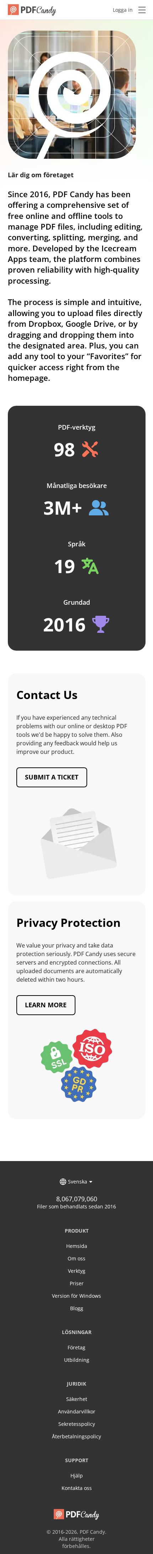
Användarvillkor (76, 1411)
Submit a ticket (51, 777)
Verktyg (76, 1270)
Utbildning (76, 1359)
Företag (76, 1347)
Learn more (46, 1005)
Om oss (76, 1258)
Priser (77, 1283)
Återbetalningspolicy (76, 1436)
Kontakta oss (77, 1488)
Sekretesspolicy (76, 1424)
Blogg (76, 1308)
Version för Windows (76, 1295)
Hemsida (76, 1246)
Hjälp (76, 1475)
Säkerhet (76, 1399)
